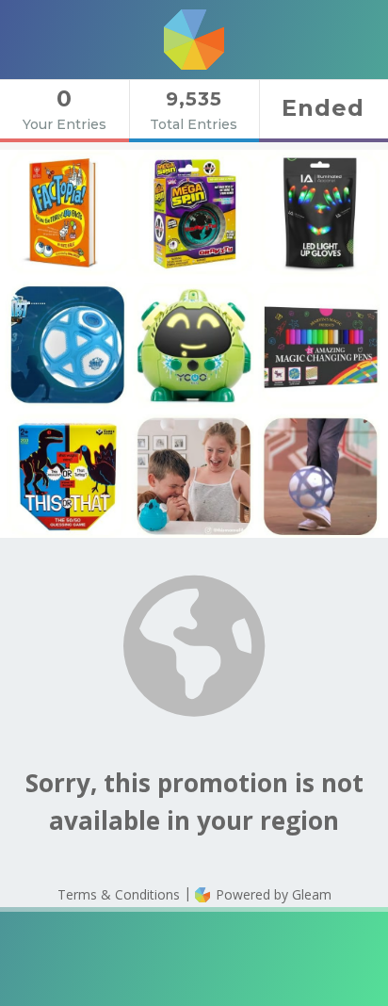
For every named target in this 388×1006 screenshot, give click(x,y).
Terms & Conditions (118, 894)
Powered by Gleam (271, 894)
